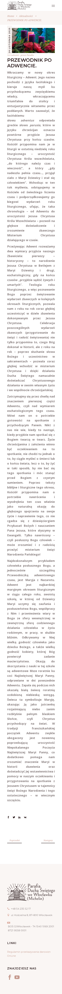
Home (10, 16)
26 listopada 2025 (9, 40)
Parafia (30, 55)
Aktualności (26, 16)
